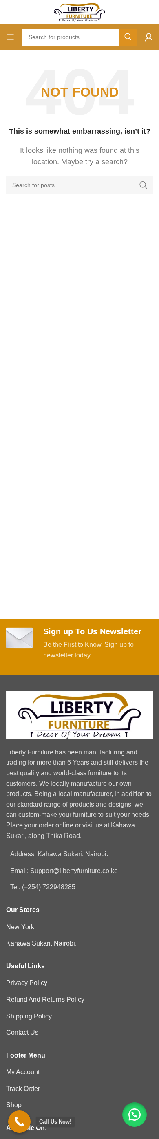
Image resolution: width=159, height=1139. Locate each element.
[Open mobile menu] (10, 37)
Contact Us (22, 1032)
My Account (23, 1072)
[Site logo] (79, 11)
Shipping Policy (29, 1016)
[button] (134, 1114)
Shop (14, 1105)
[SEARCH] (128, 37)
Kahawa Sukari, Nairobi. (41, 943)
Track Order (23, 1088)
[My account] (149, 37)
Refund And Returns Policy (45, 999)
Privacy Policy (26, 982)
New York (20, 927)
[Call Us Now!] (19, 1121)
